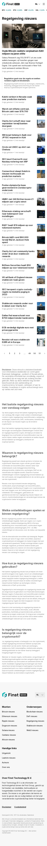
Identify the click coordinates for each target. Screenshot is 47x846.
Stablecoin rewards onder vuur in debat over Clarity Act (17, 304)
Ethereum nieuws (9, 716)
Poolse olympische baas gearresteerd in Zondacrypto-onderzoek (17, 187)
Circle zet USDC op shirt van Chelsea (16, 148)
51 (40, 353)
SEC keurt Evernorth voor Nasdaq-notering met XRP (15, 160)
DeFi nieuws (32, 716)
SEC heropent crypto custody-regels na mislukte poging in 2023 (17, 292)
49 (29, 353)
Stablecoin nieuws (35, 726)
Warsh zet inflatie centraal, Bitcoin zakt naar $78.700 (15, 110)
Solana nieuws (8, 730)
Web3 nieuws (32, 730)
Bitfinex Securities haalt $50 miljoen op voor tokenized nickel (18, 266)
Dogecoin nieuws (9, 726)
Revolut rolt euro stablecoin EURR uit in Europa (16, 340)
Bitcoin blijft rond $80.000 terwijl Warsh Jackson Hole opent (15, 240)
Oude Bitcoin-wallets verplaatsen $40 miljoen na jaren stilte (23, 52)
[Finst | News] (11, 4)
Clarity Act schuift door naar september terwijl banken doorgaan (16, 123)
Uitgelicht (6, 753)
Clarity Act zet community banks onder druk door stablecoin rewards (18, 254)
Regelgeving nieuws (35, 721)
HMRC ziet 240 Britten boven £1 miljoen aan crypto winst (18, 200)
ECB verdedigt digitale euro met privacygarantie (18, 328)
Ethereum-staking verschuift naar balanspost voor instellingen (16, 214)
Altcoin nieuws (8, 740)
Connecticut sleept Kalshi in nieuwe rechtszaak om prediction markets (16, 173)
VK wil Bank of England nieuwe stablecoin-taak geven (17, 278)
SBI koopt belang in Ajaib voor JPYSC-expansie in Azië (17, 136)
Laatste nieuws (8, 758)
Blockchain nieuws (35, 712)
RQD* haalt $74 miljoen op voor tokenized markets (17, 226)
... (25, 353)
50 (34, 353)
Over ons (6, 767)
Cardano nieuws (9, 735)
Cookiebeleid (20, 807)
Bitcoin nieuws (8, 712)
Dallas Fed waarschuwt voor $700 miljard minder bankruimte (18, 316)
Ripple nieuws (8, 721)
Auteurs (5, 762)
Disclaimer (6, 807)
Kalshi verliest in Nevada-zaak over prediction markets (17, 98)
